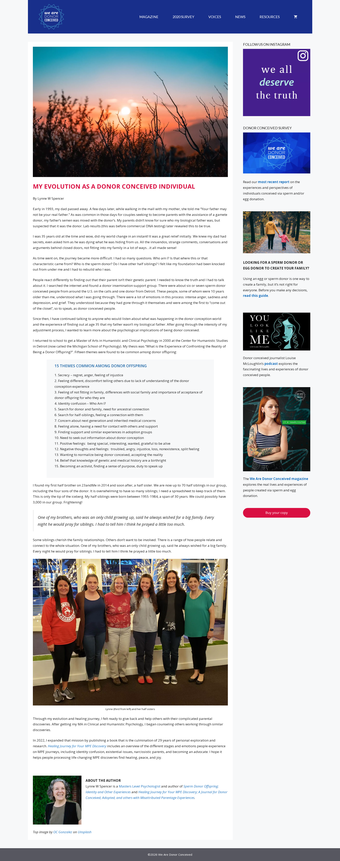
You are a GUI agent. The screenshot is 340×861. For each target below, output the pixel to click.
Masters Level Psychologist (139, 786)
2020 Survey (183, 17)
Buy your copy (276, 512)
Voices (214, 17)
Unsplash (84, 832)
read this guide (255, 295)
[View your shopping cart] (295, 16)
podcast (271, 363)
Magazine (148, 17)
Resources (270, 17)
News (240, 17)
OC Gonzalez (62, 832)
